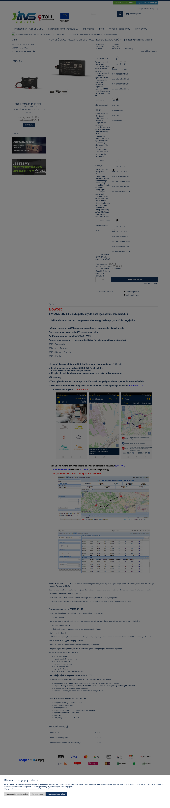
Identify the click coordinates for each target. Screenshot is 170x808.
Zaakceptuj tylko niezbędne (17, 794)
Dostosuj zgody (37, 794)
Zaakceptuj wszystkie (56, 794)
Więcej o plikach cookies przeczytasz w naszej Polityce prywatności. (28, 789)
